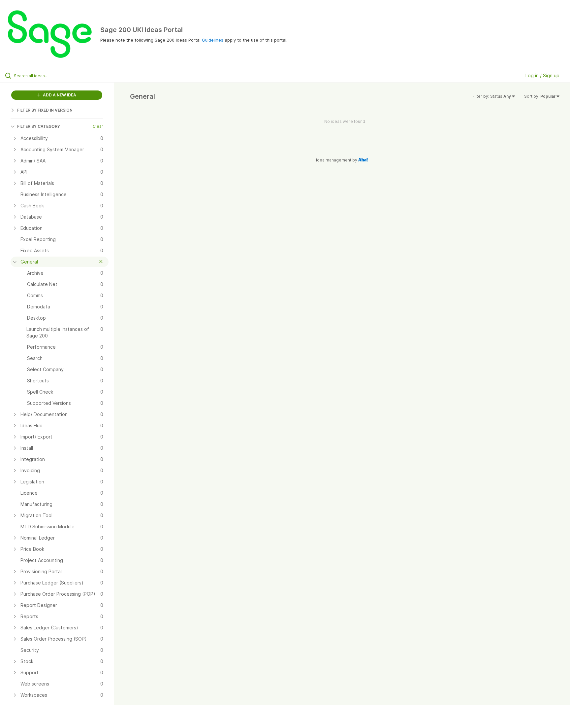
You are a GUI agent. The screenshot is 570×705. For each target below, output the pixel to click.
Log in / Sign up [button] (542, 75)
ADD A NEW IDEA (59, 94)
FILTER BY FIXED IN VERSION (45, 110)
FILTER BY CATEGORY (38, 126)
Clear (98, 126)
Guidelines (212, 40)
